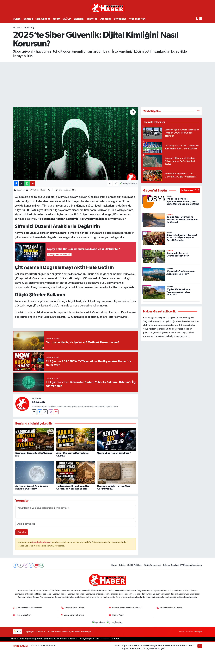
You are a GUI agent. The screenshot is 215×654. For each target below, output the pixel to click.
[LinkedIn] (31, 565)
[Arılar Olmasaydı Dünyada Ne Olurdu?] (75, 439)
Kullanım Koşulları (171, 565)
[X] (20, 565)
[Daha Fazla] (32, 183)
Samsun (28, 19)
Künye (114, 565)
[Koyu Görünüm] (197, 19)
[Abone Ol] (128, 183)
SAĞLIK (67, 19)
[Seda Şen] (22, 404)
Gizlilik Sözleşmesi (152, 565)
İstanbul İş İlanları (47, 645)
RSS (19, 631)
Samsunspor (42, 19)
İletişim (122, 565)
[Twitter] (45, 411)
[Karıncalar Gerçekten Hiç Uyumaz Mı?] (34, 439)
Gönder (21, 532)
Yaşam (56, 19)
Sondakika (120, 19)
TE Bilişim (198, 631)
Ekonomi (79, 19)
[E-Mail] (34, 411)
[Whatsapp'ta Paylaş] (27, 183)
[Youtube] (56, 411)
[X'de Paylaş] (21, 183)
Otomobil (105, 19)
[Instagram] (50, 411)
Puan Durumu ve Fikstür (171, 608)
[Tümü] (198, 111)
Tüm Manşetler (23, 615)
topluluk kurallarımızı (42, 542)
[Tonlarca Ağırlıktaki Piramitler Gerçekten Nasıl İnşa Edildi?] (75, 472)
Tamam (115, 638)
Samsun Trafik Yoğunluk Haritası (127, 608)
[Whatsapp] (41, 565)
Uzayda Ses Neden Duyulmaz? (114, 453)
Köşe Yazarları (137, 19)
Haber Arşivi (118, 615)
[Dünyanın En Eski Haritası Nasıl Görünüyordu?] (116, 472)
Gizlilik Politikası (134, 565)
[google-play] (114, 622)
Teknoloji (92, 19)
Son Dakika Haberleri (74, 615)
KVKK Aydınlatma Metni (191, 565)
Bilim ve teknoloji (24, 27)
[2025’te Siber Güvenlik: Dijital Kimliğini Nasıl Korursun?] (75, 143)
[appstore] (99, 622)
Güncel (17, 19)
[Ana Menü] (200, 19)
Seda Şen (21, 190)
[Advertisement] (107, 83)
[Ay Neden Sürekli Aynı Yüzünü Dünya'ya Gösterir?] (34, 472)
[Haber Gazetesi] (107, 8)
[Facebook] (39, 411)
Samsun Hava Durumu (75, 608)
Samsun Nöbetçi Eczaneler (29, 608)
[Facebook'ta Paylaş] (16, 183)
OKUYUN (105, 638)
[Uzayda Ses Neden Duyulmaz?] (116, 439)
